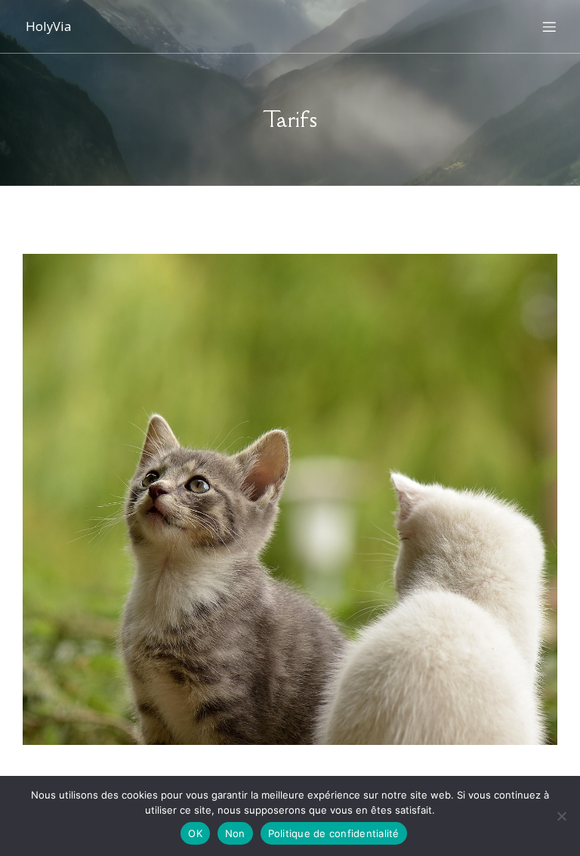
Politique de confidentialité (334, 833)
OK (195, 833)
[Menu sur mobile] (549, 26)
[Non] (561, 816)
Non (235, 833)
